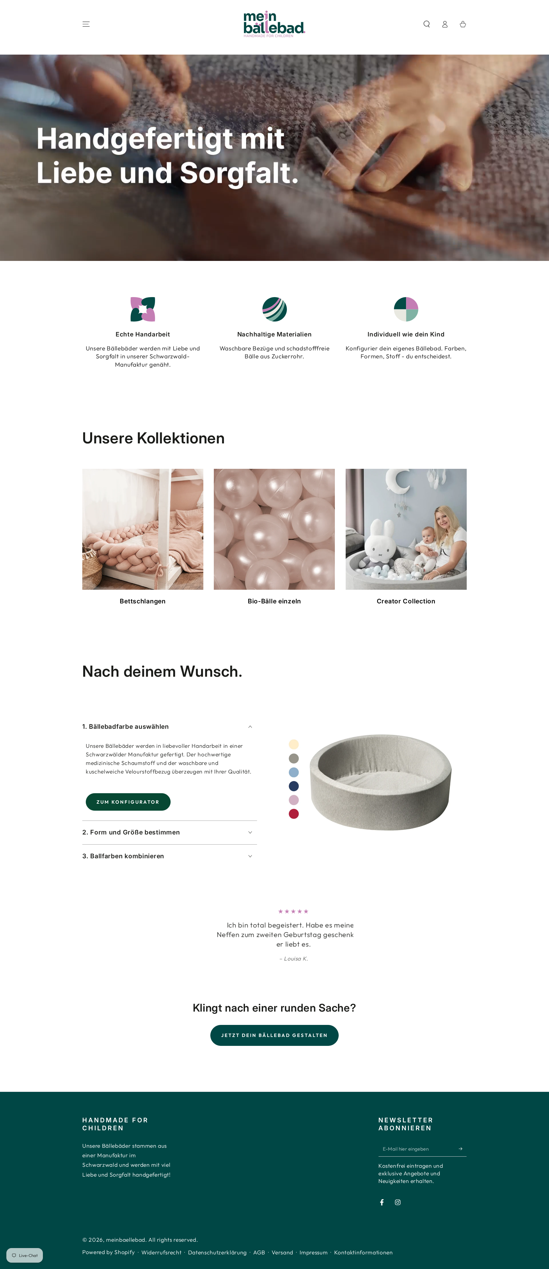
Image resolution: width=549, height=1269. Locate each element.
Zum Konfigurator (128, 802)
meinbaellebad (125, 1249)
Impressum (314, 1262)
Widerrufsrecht (161, 1262)
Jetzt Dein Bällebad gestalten (274, 1045)
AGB (259, 1262)
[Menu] (86, 24)
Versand (282, 1262)
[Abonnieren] (463, 1158)
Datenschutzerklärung (217, 1262)
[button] (426, 24)
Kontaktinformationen (363, 1262)
